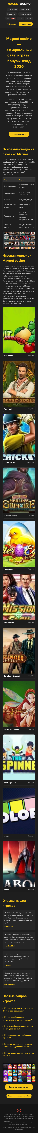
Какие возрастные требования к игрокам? (17, 1036)
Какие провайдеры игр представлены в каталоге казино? (17, 1018)
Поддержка (11, 14)
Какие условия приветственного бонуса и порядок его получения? (17, 1045)
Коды (10, 18)
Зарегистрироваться (19, 1087)
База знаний (25, 9)
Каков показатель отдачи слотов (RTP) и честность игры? (18, 1009)
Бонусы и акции (25, 14)
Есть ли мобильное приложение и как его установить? (18, 1027)
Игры (21, 18)
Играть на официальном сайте (19, 1096)
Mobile (29, 18)
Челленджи (13, 9)
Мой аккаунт (11, 24)
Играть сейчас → (19, 134)
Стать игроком (25, 24)
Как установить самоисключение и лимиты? (18, 1054)
